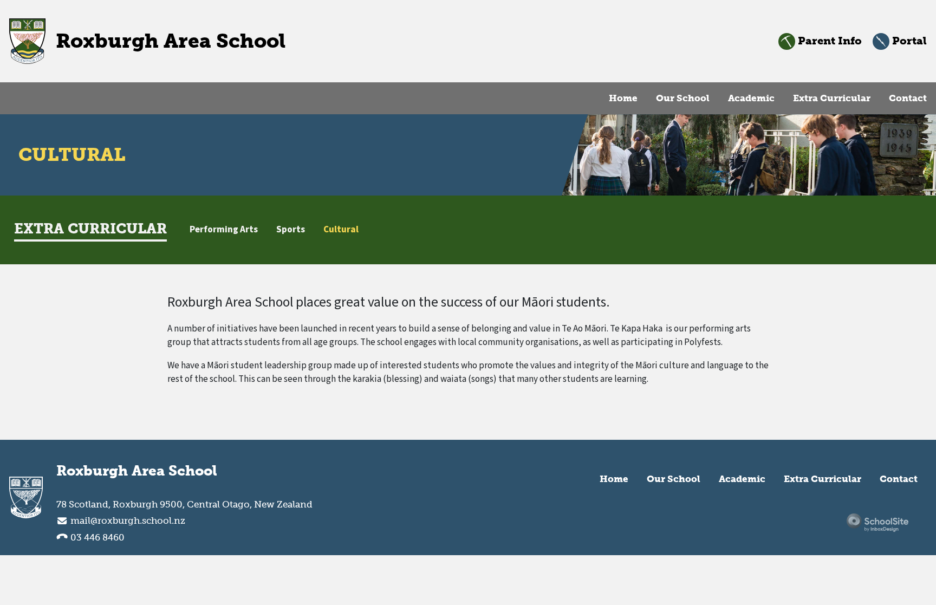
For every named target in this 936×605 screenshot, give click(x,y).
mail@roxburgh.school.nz (127, 520)
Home (623, 98)
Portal (908, 40)
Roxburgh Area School (136, 471)
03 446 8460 (96, 537)
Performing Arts (224, 229)
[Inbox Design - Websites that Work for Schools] (877, 522)
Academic (751, 98)
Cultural (341, 229)
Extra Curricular (831, 98)
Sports (290, 229)
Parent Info (828, 40)
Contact (908, 98)
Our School (683, 98)
